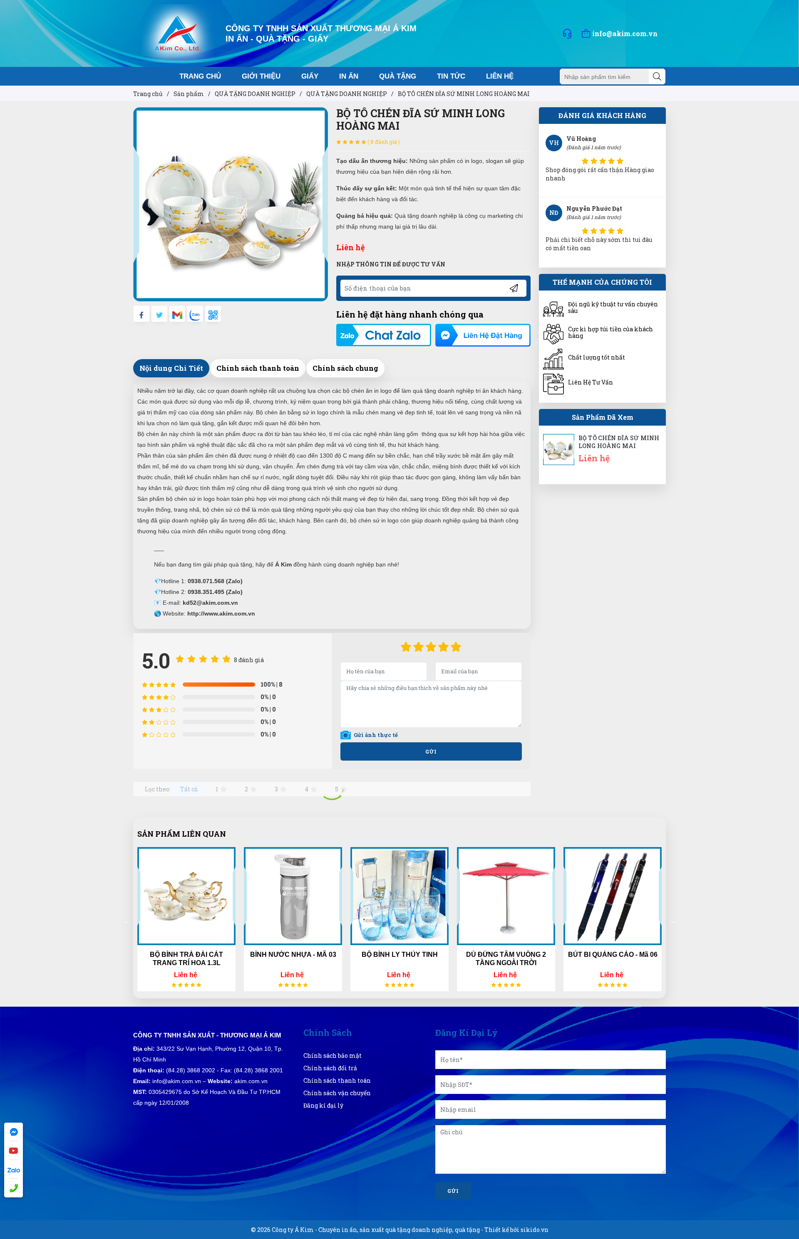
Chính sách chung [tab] (345, 368)
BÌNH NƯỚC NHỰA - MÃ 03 (293, 954)
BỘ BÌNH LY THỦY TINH (400, 954)
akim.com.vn (251, 1081)
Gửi (453, 1190)
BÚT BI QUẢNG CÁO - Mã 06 (613, 954)
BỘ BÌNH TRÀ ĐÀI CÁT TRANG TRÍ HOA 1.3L (186, 958)
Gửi (431, 751)
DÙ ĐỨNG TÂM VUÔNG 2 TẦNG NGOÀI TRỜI (506, 958)
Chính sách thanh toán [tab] (257, 368)
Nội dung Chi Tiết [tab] (171, 368)
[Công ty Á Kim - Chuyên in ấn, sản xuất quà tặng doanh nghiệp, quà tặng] (177, 33)
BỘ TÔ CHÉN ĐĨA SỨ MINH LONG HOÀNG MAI (618, 442)
